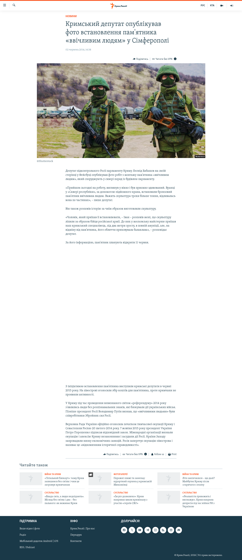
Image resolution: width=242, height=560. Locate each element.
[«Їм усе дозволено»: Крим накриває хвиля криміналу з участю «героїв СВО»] (100, 497)
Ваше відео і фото (30, 528)
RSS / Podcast (27, 547)
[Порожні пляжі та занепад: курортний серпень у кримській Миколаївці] (100, 478)
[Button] (140, 59)
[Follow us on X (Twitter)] (132, 530)
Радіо (23, 535)
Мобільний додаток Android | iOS (39, 541)
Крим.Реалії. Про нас (82, 528)
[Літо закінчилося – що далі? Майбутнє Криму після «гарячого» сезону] (168, 478)
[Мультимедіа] (222, 5)
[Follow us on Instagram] (155, 530)
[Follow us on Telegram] (147, 530)
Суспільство (52, 493)
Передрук (76, 535)
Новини (71, 16)
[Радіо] (232, 5)
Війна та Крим (53, 474)
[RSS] (163, 530)
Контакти (76, 541)
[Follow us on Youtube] (140, 530)
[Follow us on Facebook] (124, 530)
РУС (203, 5)
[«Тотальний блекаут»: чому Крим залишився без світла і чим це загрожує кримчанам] (31, 478)
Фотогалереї (121, 474)
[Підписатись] (179, 530)
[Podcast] (171, 530)
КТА (212, 5)
